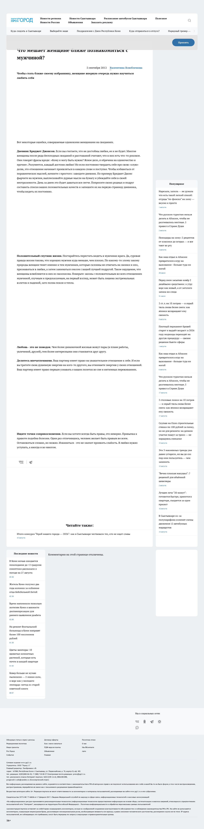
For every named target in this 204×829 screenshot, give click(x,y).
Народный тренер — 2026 (182, 31)
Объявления (75, 22)
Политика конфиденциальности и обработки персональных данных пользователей (115, 804)
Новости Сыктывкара (82, 18)
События (10, 755)
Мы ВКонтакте (88, 747)
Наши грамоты (12, 747)
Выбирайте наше (59, 31)
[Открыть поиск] (189, 20)
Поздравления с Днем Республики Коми (99, 31)
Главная (47, 755)
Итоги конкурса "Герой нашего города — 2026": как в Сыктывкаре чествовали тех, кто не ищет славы (73, 535)
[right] (194, 31)
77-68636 (30, 797)
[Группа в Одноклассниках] (144, 722)
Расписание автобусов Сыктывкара (125, 18)
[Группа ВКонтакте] (137, 722)
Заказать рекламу (102, 22)
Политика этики (88, 740)
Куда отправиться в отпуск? (144, 31)
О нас (84, 743)
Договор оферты (51, 740)
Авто (84, 751)
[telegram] (32, 462)
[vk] (21, 462)
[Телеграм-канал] (152, 722)
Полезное (161, 18)
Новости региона (50, 18)
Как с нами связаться (53, 743)
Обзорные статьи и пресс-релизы (20, 740)
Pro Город (10, 751)
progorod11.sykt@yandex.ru (17, 780)
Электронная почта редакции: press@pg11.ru (66, 774)
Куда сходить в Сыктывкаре (26, 31)
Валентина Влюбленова (126, 67)
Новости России (50, 22)
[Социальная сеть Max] (137, 728)
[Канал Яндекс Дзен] (159, 722)
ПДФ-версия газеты (52, 747)
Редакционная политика (16, 743)
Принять (183, 42)
